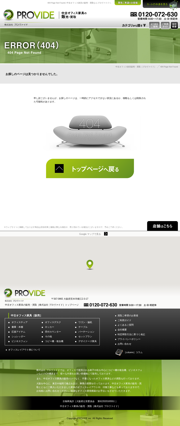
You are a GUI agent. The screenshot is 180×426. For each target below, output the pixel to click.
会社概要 (122, 329)
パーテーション (86, 331)
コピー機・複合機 (54, 341)
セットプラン (85, 336)
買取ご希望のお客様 (128, 315)
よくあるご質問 (126, 325)
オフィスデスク (53, 322)
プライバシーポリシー (129, 339)
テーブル (83, 327)
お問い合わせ (124, 344)
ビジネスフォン (20, 341)
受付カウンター (53, 331)
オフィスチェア (20, 322)
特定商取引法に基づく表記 (131, 334)
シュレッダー (18, 336)
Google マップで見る (90, 234)
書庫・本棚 (17, 327)
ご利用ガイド (124, 320)
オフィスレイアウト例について (24, 349)
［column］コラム (133, 352)
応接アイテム (18, 331)
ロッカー (49, 327)
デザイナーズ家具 (87, 341)
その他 (48, 336)
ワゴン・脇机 (85, 322)
